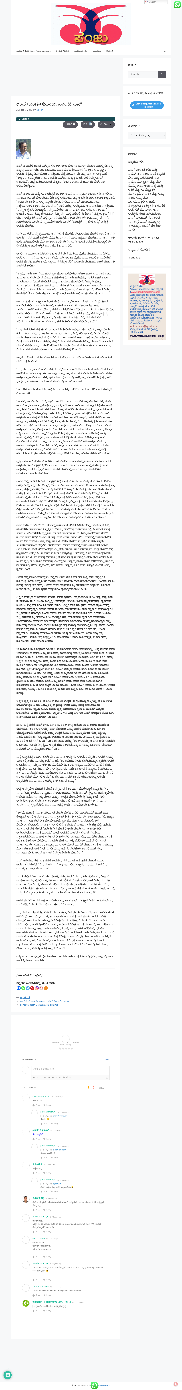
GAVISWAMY (39, 1238)
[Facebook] (19, 988)
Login (106, 1059)
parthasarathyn (48, 1112)
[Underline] (41, 1077)
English (152, 2)
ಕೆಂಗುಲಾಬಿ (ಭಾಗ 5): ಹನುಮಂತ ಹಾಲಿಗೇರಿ (39, 1005)
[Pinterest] (32, 988)
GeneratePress (103, 1385)
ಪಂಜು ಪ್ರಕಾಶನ (80, 51)
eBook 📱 (106, 124)
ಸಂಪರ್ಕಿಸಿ (97, 51)
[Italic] (38, 1077)
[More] (46, 988)
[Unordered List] (52, 1077)
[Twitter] (28, 988)
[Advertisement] (65, 76)
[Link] (64, 1077)
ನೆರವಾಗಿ (109, 51)
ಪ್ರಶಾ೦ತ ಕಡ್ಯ (38, 1198)
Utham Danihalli (41, 1287)
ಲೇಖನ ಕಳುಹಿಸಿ (62, 51)
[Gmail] (41, 988)
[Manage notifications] (176, 1384)
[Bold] (34, 1077)
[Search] (162, 74)
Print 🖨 (70, 124)
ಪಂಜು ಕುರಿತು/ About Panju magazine (33, 51)
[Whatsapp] (23, 988)
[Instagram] (37, 988)
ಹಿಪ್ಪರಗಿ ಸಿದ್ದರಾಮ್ (59, 1150)
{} (67, 1077)
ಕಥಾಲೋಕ (25, 997)
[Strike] (45, 1077)
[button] (164, 51)
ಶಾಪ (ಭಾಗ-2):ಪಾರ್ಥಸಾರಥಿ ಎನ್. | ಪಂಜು (52, 1302)
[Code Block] (60, 1077)
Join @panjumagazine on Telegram (148, 105)
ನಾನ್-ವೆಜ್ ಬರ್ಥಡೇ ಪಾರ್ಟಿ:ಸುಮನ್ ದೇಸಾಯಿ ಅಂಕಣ (44, 1001)
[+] (71, 1077)
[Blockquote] (56, 1077)
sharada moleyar (59, 1116)
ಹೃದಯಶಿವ (57, 1184)
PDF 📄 (87, 124)
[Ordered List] (49, 1077)
